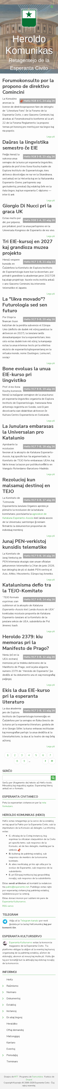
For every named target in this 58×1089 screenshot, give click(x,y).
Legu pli (51, 137)
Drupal (29, 1079)
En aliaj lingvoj (14, 1017)
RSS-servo (8, 906)
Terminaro (12, 1061)
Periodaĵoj (12, 1055)
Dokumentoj (13, 998)
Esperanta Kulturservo (14, 901)
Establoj (11, 1005)
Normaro (11, 992)
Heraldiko (11, 1023)
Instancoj (11, 1011)
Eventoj (10, 1049)
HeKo (9, 979)
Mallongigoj (13, 1036)
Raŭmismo (12, 986)
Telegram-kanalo (29, 920)
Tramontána (37, 1076)
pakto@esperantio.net (17, 886)
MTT (16, 1076)
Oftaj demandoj (15, 1030)
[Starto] (29, 18)
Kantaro (10, 1042)
